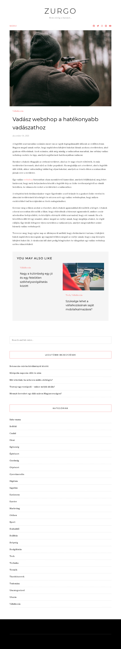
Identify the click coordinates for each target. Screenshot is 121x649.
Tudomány (15, 583)
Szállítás (14, 535)
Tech (68, 295)
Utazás (13, 597)
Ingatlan (14, 488)
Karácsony (15, 494)
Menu (13, 26)
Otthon (13, 515)
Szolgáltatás (16, 549)
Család (13, 433)
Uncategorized (17, 590)
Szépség (14, 542)
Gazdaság (14, 460)
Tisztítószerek (17, 576)
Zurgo (60, 11)
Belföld (13, 426)
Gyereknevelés (17, 474)
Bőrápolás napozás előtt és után (25, 373)
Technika (14, 563)
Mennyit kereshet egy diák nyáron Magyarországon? (36, 393)
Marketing (15, 508)
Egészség (14, 447)
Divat (12, 440)
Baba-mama (15, 419)
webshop (28, 179)
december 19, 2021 (21, 135)
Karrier (13, 501)
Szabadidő (14, 528)
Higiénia (14, 481)
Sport (12, 522)
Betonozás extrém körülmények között (29, 366)
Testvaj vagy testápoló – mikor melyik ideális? (32, 386)
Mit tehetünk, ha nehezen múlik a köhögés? (31, 380)
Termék (13, 569)
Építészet (14, 453)
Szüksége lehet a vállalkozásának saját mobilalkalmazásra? (80, 305)
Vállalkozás (18, 111)
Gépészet (14, 467)
